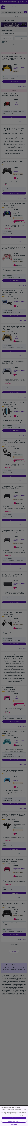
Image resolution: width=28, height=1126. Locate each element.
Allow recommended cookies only (14, 1121)
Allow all (14, 1118)
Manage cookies (14, 1124)
